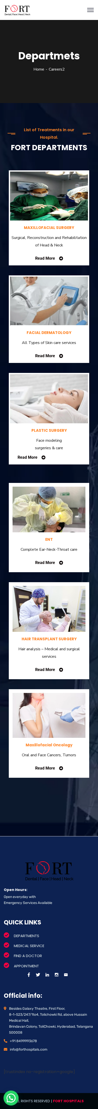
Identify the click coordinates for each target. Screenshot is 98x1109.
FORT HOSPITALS (68, 1101)
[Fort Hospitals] (17, 9)
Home (38, 69)
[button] (11, 1098)
